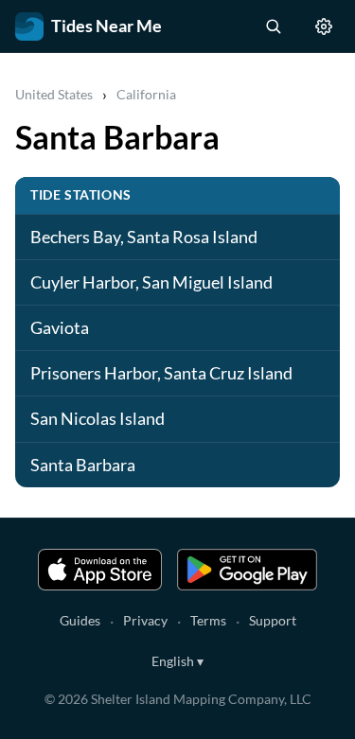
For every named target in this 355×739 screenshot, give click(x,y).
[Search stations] (273, 26)
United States (54, 94)
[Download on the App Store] (100, 569)
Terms (208, 620)
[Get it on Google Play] (247, 569)
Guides (80, 620)
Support (272, 620)
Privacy (145, 620)
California (146, 94)
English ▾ (177, 661)
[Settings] (324, 26)
